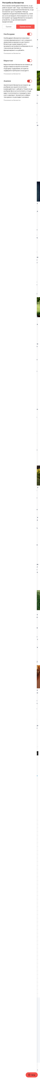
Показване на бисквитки (12, 53)
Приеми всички (25, 27)
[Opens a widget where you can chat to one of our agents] (32, 1075)
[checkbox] (29, 34)
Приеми (8, 27)
